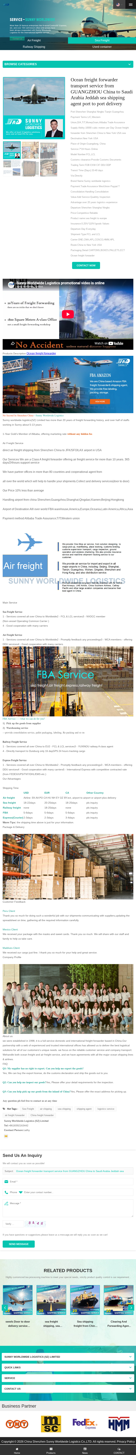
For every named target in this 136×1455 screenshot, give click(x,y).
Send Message (19, 1244)
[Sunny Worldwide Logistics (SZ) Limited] (6, 4)
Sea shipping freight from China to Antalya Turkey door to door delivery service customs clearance (85, 1324)
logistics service (106, 1109)
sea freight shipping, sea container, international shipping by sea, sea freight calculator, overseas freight (51, 1324)
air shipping (46, 1109)
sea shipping (64, 1109)
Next (131, 1308)
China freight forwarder (42, 1115)
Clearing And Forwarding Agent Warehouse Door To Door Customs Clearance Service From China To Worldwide (118, 1324)
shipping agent (84, 1109)
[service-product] (68, 25)
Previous (5, 1308)
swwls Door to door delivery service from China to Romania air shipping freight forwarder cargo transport (17, 1324)
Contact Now (86, 265)
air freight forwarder (15, 1115)
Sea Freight (28, 1109)
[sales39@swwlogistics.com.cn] (6, 1136)
